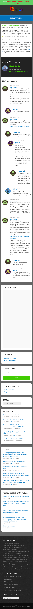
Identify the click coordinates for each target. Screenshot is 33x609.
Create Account (9, 389)
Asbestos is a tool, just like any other (14, 461)
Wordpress (18, 553)
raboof (15, 189)
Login (6, 392)
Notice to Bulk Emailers (11, 584)
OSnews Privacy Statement (11, 543)
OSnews (11, 605)
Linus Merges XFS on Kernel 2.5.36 (13, 439)
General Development (14, 25)
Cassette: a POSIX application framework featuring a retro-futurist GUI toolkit (15, 426)
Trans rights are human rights (12, 590)
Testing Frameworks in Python (12, 415)
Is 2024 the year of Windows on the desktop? (16, 496)
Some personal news (9, 526)
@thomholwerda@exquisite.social (18, 71)
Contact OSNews (9, 587)
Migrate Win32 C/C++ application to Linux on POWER (16, 433)
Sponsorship (8, 579)
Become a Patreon (10, 358)
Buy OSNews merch (10, 360)
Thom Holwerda (14, 66)
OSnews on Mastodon (10, 582)
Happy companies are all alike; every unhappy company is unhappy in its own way (16, 474)
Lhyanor (14, 36)
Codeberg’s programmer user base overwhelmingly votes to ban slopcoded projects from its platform (15, 454)
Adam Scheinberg (24, 551)
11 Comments (20, 39)
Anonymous (13, 87)
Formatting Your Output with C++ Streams (15, 420)
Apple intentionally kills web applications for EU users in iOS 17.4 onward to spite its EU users (16, 503)
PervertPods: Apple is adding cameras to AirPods (15, 467)
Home (5, 25)
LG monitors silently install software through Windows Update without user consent (16, 481)
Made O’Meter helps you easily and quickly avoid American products (15, 511)
